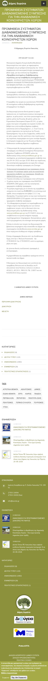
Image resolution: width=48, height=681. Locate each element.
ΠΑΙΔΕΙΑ (37, 394)
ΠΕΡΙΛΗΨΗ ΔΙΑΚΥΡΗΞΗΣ (11, 302)
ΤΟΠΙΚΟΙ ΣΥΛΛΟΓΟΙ (23, 402)
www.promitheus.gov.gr (30, 156)
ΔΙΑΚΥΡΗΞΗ (6, 306)
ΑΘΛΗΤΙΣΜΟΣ (26, 389)
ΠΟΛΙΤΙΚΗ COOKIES (24, 660)
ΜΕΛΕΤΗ (5, 311)
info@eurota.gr (13, 501)
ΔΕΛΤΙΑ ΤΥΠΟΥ (10, 357)
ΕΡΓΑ (20, 394)
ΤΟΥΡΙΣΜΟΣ (38, 402)
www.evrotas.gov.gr (35, 229)
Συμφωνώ (5, 678)
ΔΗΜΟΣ (37, 389)
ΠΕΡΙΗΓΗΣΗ (20, 398)
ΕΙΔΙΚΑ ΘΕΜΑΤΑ (9, 394)
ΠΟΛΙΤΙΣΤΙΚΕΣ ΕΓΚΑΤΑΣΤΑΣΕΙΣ (16, 371)
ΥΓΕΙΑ (5, 407)
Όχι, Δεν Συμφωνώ (19, 677)
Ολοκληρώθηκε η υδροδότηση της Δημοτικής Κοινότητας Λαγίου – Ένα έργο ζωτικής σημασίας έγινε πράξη (29, 442)
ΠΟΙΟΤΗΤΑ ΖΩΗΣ (34, 398)
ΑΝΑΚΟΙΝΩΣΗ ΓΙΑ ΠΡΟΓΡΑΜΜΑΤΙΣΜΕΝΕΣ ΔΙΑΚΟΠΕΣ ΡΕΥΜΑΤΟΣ (29, 428)
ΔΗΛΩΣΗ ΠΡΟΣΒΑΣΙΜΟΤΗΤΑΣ (24, 658)
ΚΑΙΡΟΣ (28, 394)
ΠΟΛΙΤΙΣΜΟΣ (8, 402)
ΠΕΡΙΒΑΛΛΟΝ (8, 398)
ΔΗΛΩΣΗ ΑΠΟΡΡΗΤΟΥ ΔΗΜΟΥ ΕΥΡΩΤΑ (24, 655)
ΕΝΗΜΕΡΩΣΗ (9, 367)
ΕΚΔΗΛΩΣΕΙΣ (9, 352)
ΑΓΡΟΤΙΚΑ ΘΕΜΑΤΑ (10, 389)
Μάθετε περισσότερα (9, 673)
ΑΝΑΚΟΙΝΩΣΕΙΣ (17, 43)
